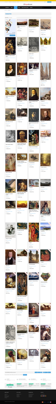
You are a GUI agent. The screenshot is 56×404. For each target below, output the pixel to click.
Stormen (30, 242)
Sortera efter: (6, 17)
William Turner (9, 98)
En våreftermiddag (20, 310)
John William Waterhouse (22, 103)
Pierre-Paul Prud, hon (21, 194)
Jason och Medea (19, 101)
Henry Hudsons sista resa (9, 121)
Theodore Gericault (21, 48)
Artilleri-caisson (19, 46)
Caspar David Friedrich (21, 336)
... (38, 372)
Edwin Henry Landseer (9, 211)
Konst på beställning (25, 7)
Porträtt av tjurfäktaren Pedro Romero (33, 102)
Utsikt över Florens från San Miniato (21, 26)
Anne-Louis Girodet (21, 119)
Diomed (42, 311)
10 (45, 372)
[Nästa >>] (49, 372)
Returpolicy (6, 397)
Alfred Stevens (8, 174)
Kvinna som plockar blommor (45, 341)
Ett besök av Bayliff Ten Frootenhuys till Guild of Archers (22, 162)
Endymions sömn (19, 117)
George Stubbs (8, 311)
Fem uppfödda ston (8, 309)
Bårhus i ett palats (43, 30)
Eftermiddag (42, 187)
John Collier (8, 123)
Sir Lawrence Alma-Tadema (45, 139)
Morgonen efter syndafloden (21, 360)
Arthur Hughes (20, 312)
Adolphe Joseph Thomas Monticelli (11, 57)
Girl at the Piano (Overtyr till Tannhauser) (33, 70)
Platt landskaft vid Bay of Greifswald (20, 334)
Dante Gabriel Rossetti (44, 47)
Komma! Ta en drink (9, 238)
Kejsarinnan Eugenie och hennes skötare (10, 56)
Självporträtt (7, 77)
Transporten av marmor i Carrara (9, 194)
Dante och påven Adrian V (9, 144)
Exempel (31, 7)
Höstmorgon (19, 208)
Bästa (19, 7)
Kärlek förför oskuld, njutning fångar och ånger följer (21, 193)
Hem (5, 10)
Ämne (11, 7)
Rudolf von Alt (44, 32)
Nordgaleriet (31, 187)
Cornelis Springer (21, 163)
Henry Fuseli (31, 244)
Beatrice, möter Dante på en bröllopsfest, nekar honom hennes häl (33, 211)
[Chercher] (50, 7)
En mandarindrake (31, 162)
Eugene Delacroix (32, 29)
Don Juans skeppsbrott (32, 27)
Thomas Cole (20, 28)
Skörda (18, 257)
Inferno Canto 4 (31, 53)
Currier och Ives (9, 240)
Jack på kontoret (8, 209)
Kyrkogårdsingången (32, 264)
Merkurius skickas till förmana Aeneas (10, 97)
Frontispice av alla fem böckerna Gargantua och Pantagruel (10, 342)
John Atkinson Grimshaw (21, 210)
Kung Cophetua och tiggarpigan (21, 296)
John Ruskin (31, 282)
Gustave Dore (31, 55)
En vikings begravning (20, 230)
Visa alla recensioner (48, 388)
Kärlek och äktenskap (9, 172)
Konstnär (7, 7)
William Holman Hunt (44, 123)
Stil (15, 7)
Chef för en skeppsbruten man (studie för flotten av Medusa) (21, 144)
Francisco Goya (32, 103)
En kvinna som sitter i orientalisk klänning (45, 216)
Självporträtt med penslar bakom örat (33, 123)
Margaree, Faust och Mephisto (33, 146)
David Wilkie (8, 267)
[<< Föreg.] (36, 372)
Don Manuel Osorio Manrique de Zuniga (33, 318)
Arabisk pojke (8, 363)
